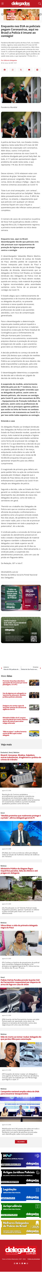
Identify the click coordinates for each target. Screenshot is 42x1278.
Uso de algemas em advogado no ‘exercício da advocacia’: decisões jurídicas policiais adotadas (14, 695)
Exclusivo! (4, 752)
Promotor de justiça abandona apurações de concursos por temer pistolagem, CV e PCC (15, 683)
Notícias (16, 752)
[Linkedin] (22, 1263)
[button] (4, 69)
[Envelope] (24, 1263)
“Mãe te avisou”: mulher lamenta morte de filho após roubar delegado (14, 733)
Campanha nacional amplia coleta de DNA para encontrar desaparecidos (20, 1092)
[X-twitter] (19, 1263)
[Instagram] (14, 1263)
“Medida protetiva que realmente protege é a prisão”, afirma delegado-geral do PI (21, 816)
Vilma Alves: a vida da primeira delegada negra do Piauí (19, 926)
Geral (11, 752)
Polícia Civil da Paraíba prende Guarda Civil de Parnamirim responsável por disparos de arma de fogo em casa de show (21, 982)
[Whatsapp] (27, 1263)
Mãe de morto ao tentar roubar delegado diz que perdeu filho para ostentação (21, 1037)
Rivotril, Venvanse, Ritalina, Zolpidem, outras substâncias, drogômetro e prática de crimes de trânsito (21, 757)
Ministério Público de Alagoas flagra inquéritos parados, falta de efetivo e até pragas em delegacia (19, 870)
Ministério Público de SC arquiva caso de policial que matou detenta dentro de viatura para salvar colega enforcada (15, 720)
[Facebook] (17, 1263)
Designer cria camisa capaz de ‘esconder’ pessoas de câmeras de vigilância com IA (14, 707)
